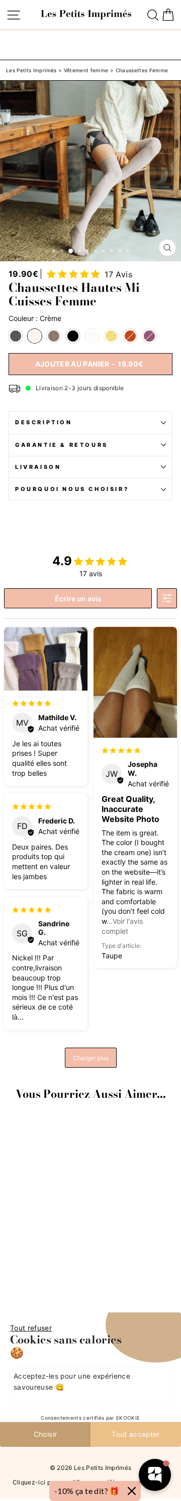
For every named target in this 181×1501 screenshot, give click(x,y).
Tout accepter (136, 1434)
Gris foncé (16, 336)
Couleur (35, 318)
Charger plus (91, 1058)
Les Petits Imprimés (31, 70)
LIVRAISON (38, 466)
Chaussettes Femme (142, 70)
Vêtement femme (86, 70)
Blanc (92, 336)
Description (43, 422)
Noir (73, 336)
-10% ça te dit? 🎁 (87, 1490)
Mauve (149, 336)
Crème (35, 336)
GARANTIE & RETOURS (61, 444)
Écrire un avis (78, 598)
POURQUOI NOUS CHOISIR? (72, 488)
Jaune (111, 336)
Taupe (54, 336)
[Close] (132, 1491)
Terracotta (130, 336)
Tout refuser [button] (31, 1328)
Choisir (45, 1434)
